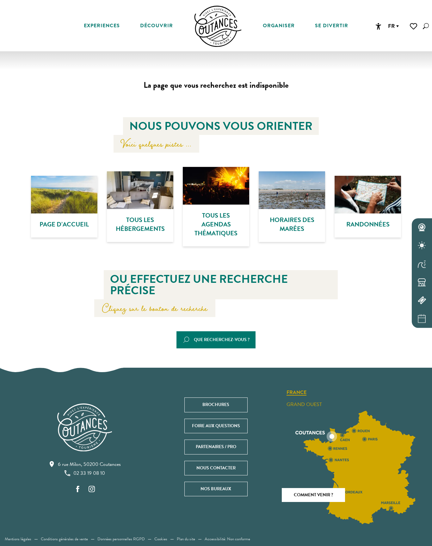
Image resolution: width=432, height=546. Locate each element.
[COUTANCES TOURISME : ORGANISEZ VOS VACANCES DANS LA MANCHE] (218, 26)
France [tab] (296, 393)
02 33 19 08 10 (89, 473)
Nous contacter (216, 468)
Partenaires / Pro (216, 446)
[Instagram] (92, 489)
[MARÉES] (422, 264)
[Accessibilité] (378, 26)
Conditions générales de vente (64, 539)
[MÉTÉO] (422, 246)
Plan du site (186, 539)
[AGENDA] (422, 318)
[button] (426, 26)
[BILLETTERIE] (422, 300)
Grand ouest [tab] (304, 404)
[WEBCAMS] (422, 227)
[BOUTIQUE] (422, 282)
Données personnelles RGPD (121, 539)
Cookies (160, 539)
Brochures (215, 404)
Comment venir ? (313, 495)
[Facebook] (78, 489)
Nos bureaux (216, 489)
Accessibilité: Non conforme (227, 539)
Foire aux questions (216, 425)
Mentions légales (18, 539)
